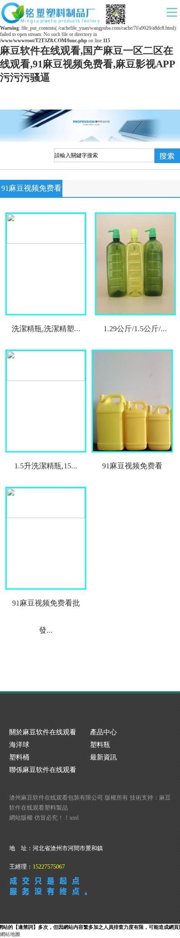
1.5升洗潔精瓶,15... (45, 466)
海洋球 (19, 744)
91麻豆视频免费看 (132, 466)
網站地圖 (10, 934)
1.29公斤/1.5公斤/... (135, 329)
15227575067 (49, 867)
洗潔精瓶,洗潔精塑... (46, 329)
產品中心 (103, 732)
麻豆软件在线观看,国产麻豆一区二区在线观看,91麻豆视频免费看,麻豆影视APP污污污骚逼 (87, 64)
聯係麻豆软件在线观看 (42, 769)
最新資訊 (103, 757)
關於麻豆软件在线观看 (42, 732)
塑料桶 (19, 757)
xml (74, 818)
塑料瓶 (100, 744)
